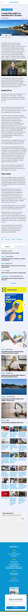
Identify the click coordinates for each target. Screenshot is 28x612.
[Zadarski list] (14, 2)
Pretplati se (15, 607)
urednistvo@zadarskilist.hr (14, 573)
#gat (2, 239)
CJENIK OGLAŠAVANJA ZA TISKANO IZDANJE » (14, 568)
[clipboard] (9, 35)
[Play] (3, 73)
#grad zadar (7, 239)
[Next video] (7, 73)
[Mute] (11, 73)
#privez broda (19, 239)
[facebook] (3, 35)
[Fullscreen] (25, 73)
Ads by (24, 75)
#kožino (13, 239)
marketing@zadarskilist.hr (15, 564)
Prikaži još (13, 283)
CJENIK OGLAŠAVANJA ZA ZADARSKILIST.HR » (14, 567)
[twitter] (6, 35)
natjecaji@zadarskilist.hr (14, 565)
